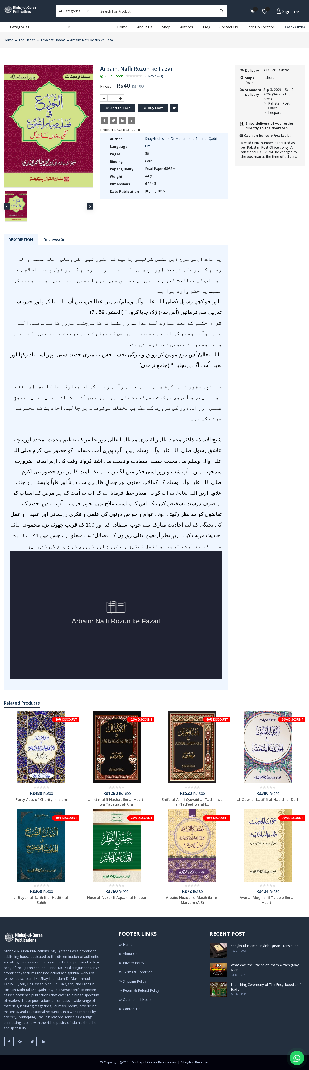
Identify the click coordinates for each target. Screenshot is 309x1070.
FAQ (206, 26)
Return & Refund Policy (141, 990)
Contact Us (228, 26)
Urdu (149, 146)
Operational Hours (137, 999)
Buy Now (155, 108)
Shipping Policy (134, 981)
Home (122, 26)
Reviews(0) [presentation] (54, 239)
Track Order (294, 26)
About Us (145, 26)
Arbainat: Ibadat (53, 40)
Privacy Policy (133, 963)
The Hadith (26, 40)
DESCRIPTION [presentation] (20, 239)
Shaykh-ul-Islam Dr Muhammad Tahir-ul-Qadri (181, 138)
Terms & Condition (138, 972)
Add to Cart (120, 108)
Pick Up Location (261, 26)
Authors (186, 26)
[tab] (21, 239)
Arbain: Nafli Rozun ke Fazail (92, 40)
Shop (166, 26)
